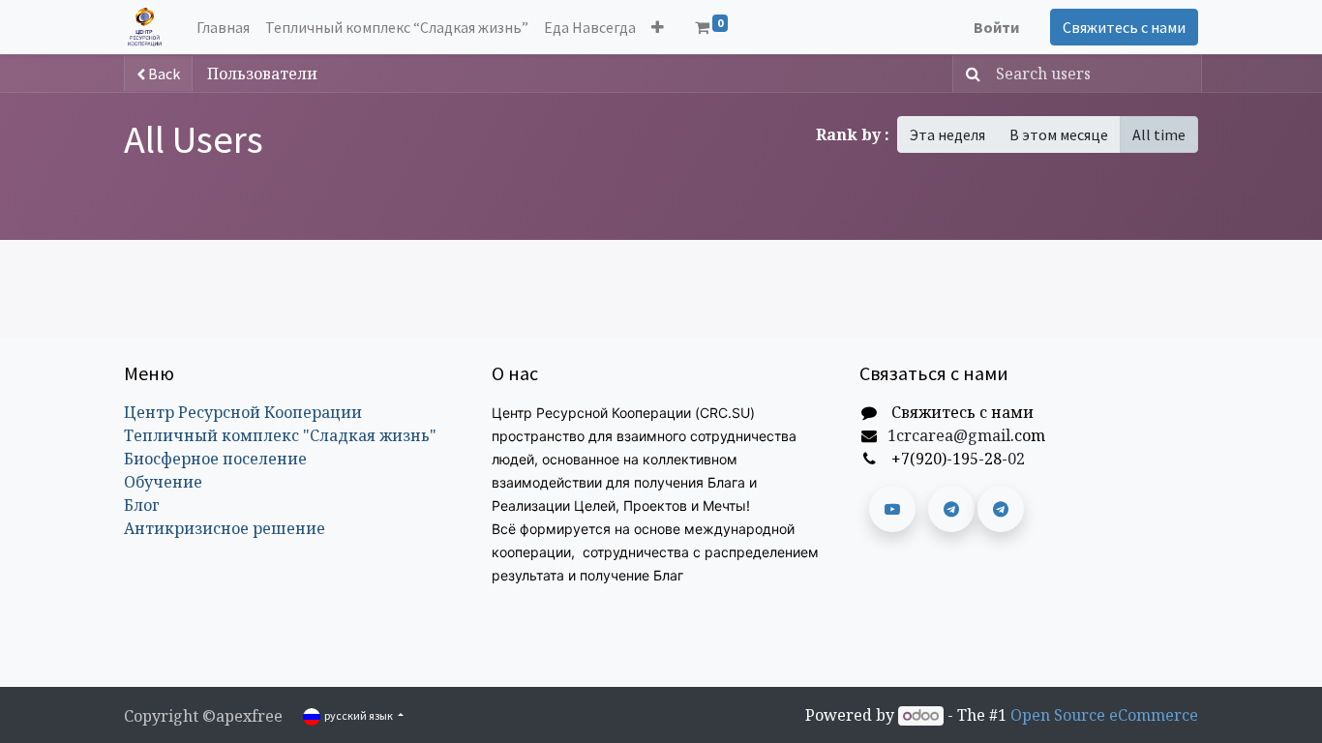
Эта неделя (947, 134)
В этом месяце (1058, 134)
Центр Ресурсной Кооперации (243, 412)
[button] (658, 27)
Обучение (163, 481)
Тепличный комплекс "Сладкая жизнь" (280, 435)
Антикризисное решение (224, 528)
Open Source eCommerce (1104, 715)
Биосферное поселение (215, 458)
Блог (142, 505)
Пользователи (262, 73)
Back (162, 73)
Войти (996, 27)
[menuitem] (223, 27)
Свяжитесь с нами (1124, 27)
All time (1159, 134)
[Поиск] (969, 73)
